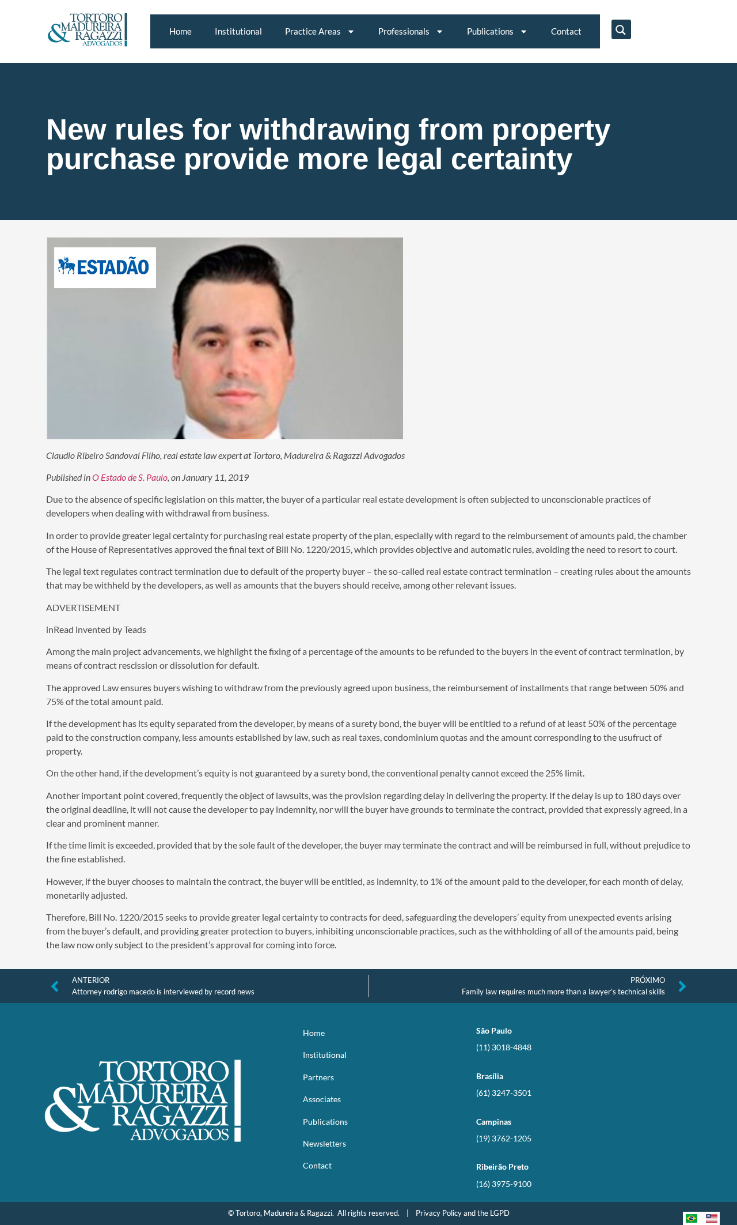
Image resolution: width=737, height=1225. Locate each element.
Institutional (238, 31)
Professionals (404, 31)
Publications (490, 31)
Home (180, 31)
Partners (318, 1077)
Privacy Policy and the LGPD (463, 1213)
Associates (322, 1099)
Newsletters (324, 1143)
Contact (566, 31)
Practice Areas (313, 31)
